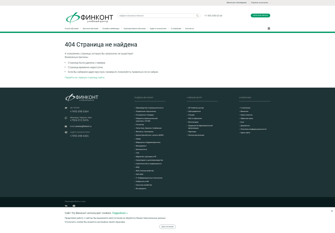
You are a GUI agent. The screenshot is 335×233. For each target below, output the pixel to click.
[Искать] (197, 16)
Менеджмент (141, 146)
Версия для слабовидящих (237, 3)
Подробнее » (120, 213)
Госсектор (140, 125)
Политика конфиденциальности (254, 129)
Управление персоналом (146, 111)
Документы (245, 126)
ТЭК (137, 153)
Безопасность (141, 149)
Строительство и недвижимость (149, 164)
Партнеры (192, 132)
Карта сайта (245, 133)
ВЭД (137, 167)
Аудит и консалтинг (158, 28)
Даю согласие (167, 227)
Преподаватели (194, 111)
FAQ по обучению (195, 118)
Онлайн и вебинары (110, 28)
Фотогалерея (193, 122)
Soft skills (139, 174)
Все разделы (141, 188)
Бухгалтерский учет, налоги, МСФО (150, 135)
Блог (242, 122)
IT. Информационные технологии (149, 178)
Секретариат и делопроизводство (149, 160)
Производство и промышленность (150, 108)
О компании (176, 28)
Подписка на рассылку (259, 3)
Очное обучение (72, 28)
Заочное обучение (90, 28)
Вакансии (244, 111)
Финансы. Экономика (144, 132)
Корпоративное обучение (135, 28)
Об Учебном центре (196, 108)
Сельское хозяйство (144, 185)
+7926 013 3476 (79, 120)
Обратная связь (247, 118)
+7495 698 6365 (79, 135)
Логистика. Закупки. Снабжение (149, 128)
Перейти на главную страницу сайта (84, 77)
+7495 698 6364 (79, 111)
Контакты (189, 28)
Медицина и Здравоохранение (148, 142)
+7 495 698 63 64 (213, 15)
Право (138, 139)
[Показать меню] (269, 28)
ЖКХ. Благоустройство (145, 171)
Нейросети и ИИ (142, 181)
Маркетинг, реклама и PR (146, 157)
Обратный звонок (260, 15)
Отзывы (191, 115)
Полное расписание (196, 135)
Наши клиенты (247, 115)
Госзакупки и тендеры (145, 115)
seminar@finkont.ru (83, 126)
